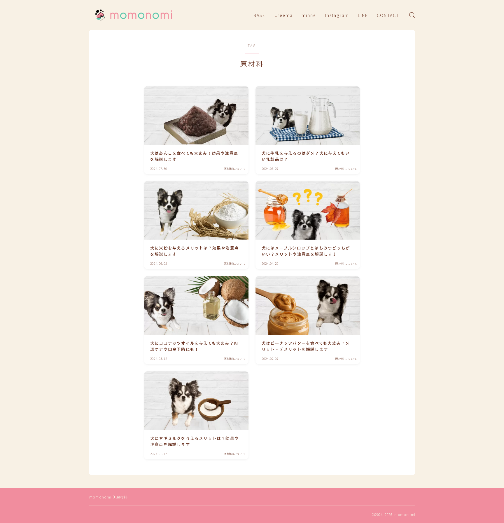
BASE (259, 15)
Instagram (337, 15)
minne (309, 15)
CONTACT (388, 15)
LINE (363, 15)
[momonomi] (133, 15)
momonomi (100, 496)
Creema (283, 15)
